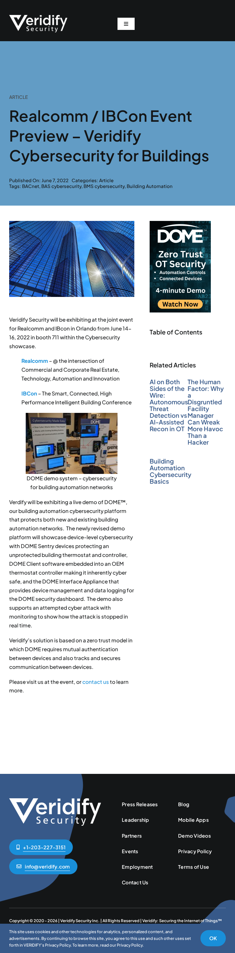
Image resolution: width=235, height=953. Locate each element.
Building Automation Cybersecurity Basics (170, 471)
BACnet (30, 186)
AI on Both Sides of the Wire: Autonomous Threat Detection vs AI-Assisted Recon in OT (169, 405)
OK (213, 938)
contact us (95, 681)
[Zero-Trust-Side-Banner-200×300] (180, 223)
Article (106, 180)
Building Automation (150, 186)
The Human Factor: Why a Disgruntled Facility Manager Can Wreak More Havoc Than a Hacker (206, 412)
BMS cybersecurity (104, 186)
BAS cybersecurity (61, 186)
